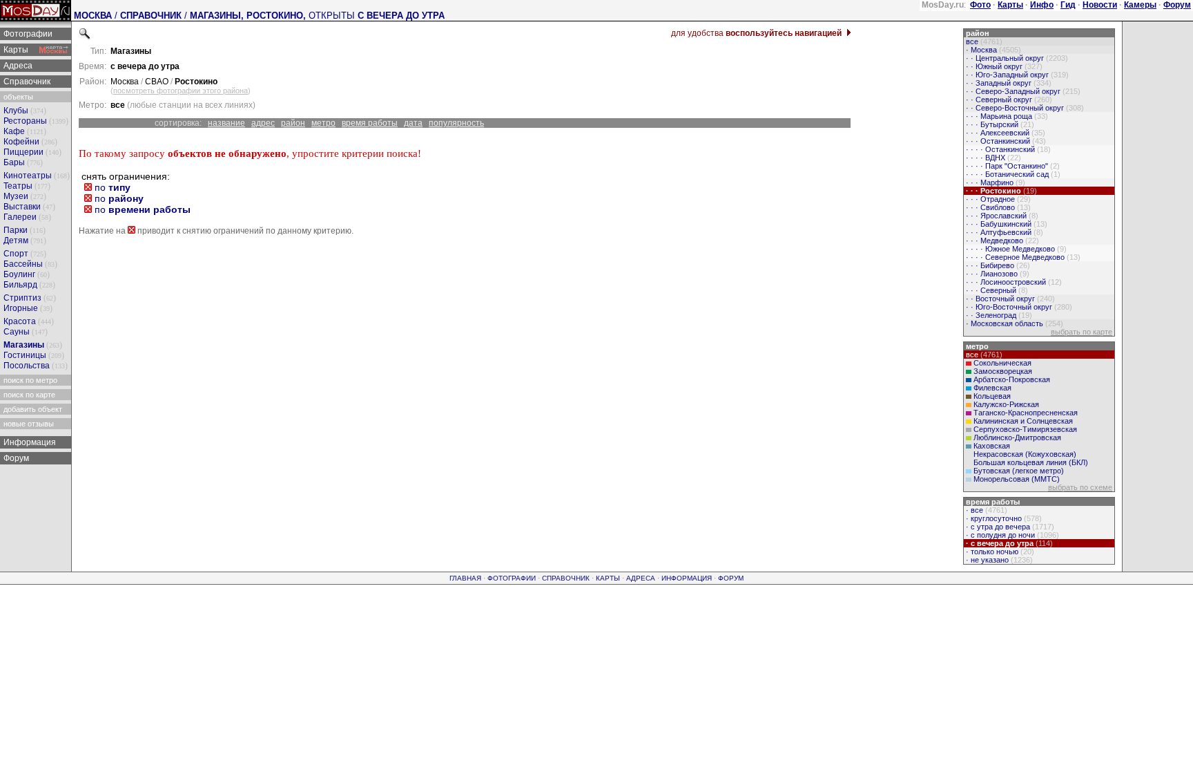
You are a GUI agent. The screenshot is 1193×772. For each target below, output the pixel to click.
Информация (28, 442)
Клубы (15, 110)
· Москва (992, 50)
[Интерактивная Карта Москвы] (54, 49)
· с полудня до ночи (1011, 535)
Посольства (26, 365)
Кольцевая (992, 396)
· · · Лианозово (996, 274)
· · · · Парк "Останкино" (1012, 166)
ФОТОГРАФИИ (511, 578)
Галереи (20, 217)
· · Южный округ (1003, 66)
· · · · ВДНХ (992, 157)
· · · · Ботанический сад (1012, 174)
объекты (17, 97)
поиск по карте (28, 394)
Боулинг (19, 274)
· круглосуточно (1003, 518)
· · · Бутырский (999, 124)
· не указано (998, 560)
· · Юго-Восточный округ (1018, 307)
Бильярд (20, 285)
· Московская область (1013, 323)
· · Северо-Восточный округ (1024, 108)
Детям (15, 240)
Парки (15, 230)
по (111, 187)
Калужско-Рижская (1006, 404)
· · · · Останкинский (1007, 149)
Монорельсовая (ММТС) (1016, 479)
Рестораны (25, 121)
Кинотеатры (27, 175)
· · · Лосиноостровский (1013, 282)
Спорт (15, 253)
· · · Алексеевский (1004, 133)
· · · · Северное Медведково (1022, 257)
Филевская (992, 388)
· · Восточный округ (1009, 298)
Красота (19, 321)
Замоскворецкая (1002, 371)
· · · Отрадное (997, 199)
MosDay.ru (943, 5)
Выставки (22, 206)
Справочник (25, 81)
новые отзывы (27, 424)
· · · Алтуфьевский (1003, 232)
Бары (14, 162)
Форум (15, 458)
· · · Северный (996, 290)
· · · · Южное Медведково (1015, 249)
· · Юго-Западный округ (1016, 74)
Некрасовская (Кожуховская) (1024, 454)
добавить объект (31, 409)
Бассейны (23, 264)
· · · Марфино (994, 182)
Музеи (15, 196)
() (180, 90)
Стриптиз (22, 298)
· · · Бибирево (997, 265)
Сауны (16, 332)
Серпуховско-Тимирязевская (1025, 429)
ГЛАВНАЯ (465, 578)
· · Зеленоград (998, 315)
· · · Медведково (1001, 240)
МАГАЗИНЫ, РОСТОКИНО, (249, 15)
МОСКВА (93, 15)
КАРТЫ (608, 578)
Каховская (991, 446)
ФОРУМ (731, 578)
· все (985, 510)
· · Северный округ (1008, 99)
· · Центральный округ (1016, 58)
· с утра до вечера (1009, 526)
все (983, 41)
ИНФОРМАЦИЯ (686, 578)
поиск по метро (29, 380)
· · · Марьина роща (1006, 116)
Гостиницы (24, 355)
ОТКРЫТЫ (377, 15)
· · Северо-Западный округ (1022, 91)
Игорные (20, 308)
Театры (17, 186)
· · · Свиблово (997, 207)
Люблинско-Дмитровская (1017, 437)
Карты (14, 50)
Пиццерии (23, 152)
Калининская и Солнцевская (1023, 421)
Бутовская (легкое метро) (1018, 471)
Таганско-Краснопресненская (1025, 412)
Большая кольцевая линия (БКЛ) (1030, 462)
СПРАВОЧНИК (151, 15)
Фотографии (26, 34)
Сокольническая (1002, 363)
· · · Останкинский (1005, 141)
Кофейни (21, 142)
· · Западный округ (1007, 83)
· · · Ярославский (1001, 215)
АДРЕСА (640, 578)
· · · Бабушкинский (1005, 224)
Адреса (16, 65)
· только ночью (999, 551)
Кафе (14, 131)
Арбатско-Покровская (1011, 379)
